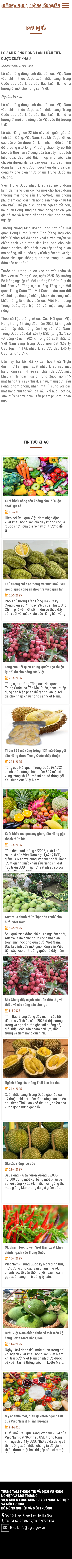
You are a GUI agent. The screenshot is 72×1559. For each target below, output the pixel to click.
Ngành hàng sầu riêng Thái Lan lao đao (32, 1083)
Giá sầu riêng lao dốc (20, 1163)
